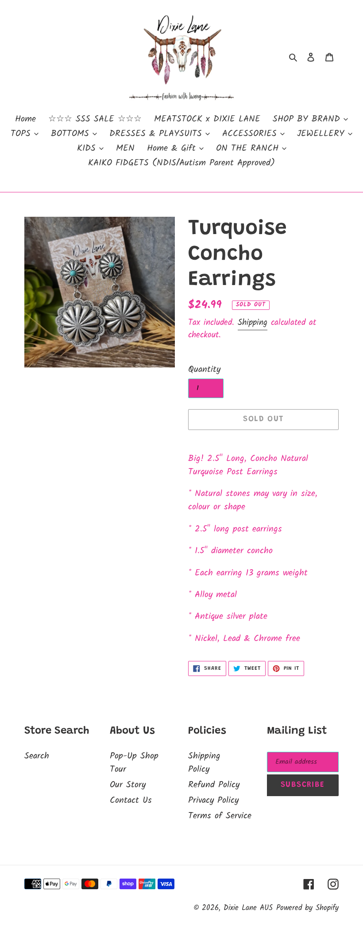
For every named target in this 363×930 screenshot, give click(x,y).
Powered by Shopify (307, 908)
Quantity (204, 369)
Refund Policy (213, 785)
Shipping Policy (204, 763)
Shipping (252, 322)
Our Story (128, 785)
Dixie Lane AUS (248, 908)
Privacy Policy (213, 800)
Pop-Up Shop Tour (134, 763)
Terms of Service (219, 816)
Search (36, 756)
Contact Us (131, 800)
